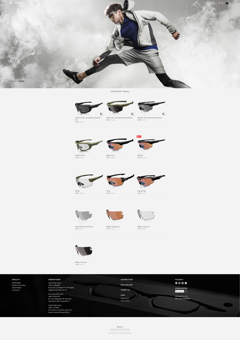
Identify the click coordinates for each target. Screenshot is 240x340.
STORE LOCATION (181, 288)
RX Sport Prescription (19, 285)
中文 (230, 3)
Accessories (16, 290)
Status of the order (127, 285)
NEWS (135, 3)
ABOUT (120, 3)
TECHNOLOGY (128, 3)
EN (227, 3)
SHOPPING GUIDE (127, 279)
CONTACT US (125, 290)
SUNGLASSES (16, 283)
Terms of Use (125, 298)
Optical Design (16, 287)
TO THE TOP (234, 330)
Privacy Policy (125, 301)
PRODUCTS (112, 3)
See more (82, 121)
